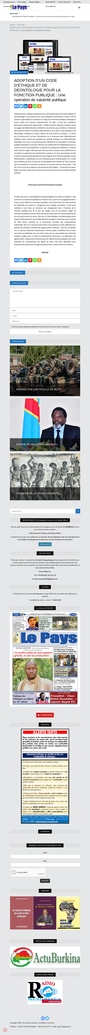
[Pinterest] (30, 106)
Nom (45, 861)
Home (12, 25)
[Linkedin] (26, 106)
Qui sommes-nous (9, 2)
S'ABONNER (46, 715)
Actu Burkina (7, 6)
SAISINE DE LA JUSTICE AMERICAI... (37, 444)
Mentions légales (34, 2)
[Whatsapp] (35, 106)
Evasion (17, 6)
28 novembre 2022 (20, 72)
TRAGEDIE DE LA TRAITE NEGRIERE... (39, 493)
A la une (20, 25)
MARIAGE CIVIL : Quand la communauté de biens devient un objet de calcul (33, 16)
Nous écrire (77, 2)
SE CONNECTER (51, 6)
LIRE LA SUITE (45, 544)
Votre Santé (26, 6)
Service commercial (64, 2)
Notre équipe (22, 2)
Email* (45, 853)
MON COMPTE (50, 2)
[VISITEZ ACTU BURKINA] (45, 957)
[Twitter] (21, 106)
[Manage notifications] (5, 1030)
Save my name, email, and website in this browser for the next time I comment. (40, 327)
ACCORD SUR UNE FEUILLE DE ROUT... (39, 389)
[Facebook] (16, 106)
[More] (39, 106)
